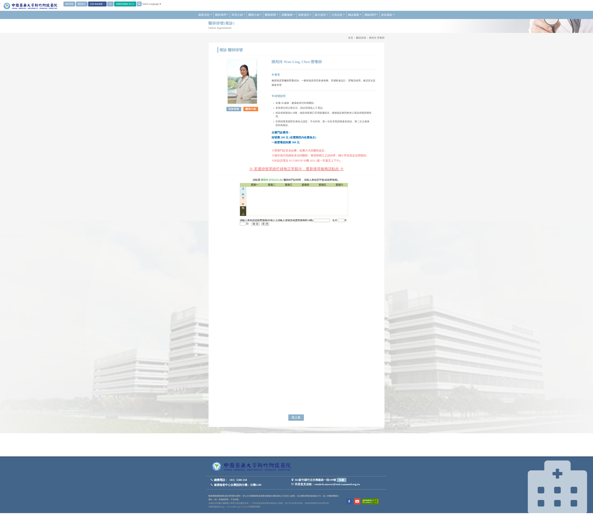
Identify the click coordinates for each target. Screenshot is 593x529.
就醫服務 (287, 14)
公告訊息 (337, 14)
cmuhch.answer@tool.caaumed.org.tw (337, 484)
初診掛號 (234, 109)
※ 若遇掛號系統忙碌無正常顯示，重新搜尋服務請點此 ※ (296, 169)
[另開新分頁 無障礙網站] (370, 501)
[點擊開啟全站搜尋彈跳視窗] (139, 4)
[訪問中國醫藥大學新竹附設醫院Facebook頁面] (349, 501)
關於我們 (220, 14)
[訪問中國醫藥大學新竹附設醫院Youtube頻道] (357, 501)
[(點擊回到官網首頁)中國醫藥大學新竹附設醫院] (252, 467)
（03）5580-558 (237, 479)
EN (110, 4)
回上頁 (296, 417)
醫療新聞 (270, 14)
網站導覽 (69, 4)
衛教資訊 (303, 14)
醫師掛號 (361, 37)
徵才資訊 (320, 14)
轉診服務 (353, 14)
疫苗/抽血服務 (96, 4)
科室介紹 (237, 14)
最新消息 (204, 14)
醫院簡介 (82, 4)
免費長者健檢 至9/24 (125, 4)
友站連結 (386, 14)
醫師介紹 (253, 14)
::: (0, 3)
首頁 (350, 37)
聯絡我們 (370, 14)
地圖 (341, 480)
